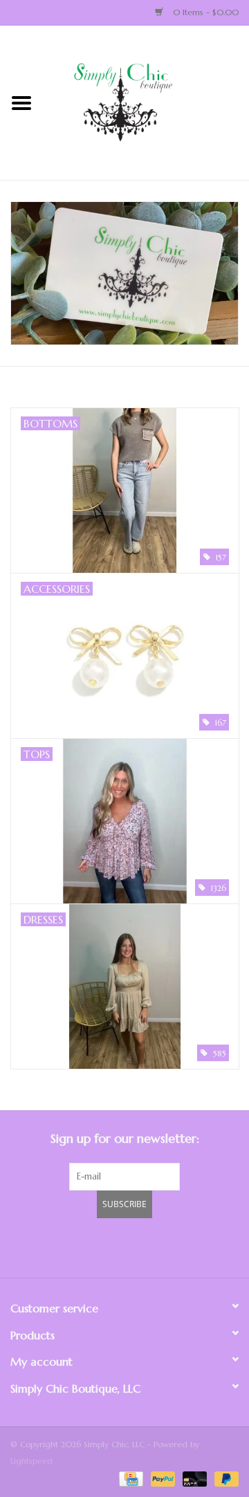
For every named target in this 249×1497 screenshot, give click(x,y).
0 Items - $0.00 (204, 12)
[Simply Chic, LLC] (146, 101)
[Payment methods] (129, 1478)
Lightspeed (31, 1460)
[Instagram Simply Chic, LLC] (199, 1246)
